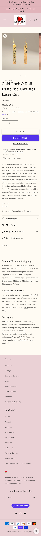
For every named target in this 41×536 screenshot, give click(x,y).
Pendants (8, 366)
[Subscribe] (33, 497)
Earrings (8, 371)
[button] (4, 20)
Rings (7, 381)
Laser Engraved (11, 391)
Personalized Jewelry (13, 402)
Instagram (8, 443)
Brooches (8, 397)
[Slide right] (25, 76)
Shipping (4, 108)
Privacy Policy (10, 437)
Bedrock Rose (16, 531)
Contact (8, 422)
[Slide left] (15, 76)
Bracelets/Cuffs (11, 386)
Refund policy (10, 458)
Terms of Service (11, 453)
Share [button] (6, 245)
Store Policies (10, 432)
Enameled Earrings (12, 376)
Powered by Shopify (28, 531)
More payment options (20, 143)
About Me (8, 427)
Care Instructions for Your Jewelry (18, 463)
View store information (12, 158)
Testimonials (9, 448)
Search (7, 417)
